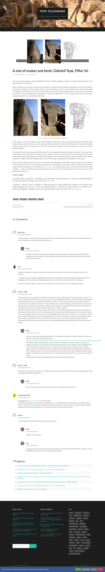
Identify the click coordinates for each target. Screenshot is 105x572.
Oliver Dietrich (31, 74)
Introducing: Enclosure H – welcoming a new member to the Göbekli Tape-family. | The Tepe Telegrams (47, 482)
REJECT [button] (100, 569)
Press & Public (42, 29)
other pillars (48, 167)
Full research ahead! (18, 206)
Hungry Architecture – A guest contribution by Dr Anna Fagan (51, 519)
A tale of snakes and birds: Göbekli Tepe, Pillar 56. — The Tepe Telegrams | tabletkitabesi (43, 466)
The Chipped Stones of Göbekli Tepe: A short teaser (24, 534)
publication (72, 537)
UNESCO (79, 548)
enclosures (71, 518)
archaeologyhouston (24, 395)
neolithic (84, 532)
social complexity (86, 542)
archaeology (78, 512)
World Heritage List (79, 551)
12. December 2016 (18, 74)
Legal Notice (72, 29)
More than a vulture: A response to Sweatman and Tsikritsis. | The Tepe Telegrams (41, 485)
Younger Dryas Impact (74, 553)
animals (16, 199)
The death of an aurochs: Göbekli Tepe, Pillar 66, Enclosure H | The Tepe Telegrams (41, 469)
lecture (86, 529)
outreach (71, 534)
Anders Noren (84, 565)
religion (84, 537)
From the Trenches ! (35, 401)
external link (50, 181)
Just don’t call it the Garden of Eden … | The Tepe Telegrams (34, 473)
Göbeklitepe (24, 199)
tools (70, 548)
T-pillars (41, 199)
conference (85, 515)
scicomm (87, 540)
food (81, 521)
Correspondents (54, 29)
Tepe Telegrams (52, 11)
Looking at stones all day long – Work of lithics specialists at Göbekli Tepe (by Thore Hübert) (24, 524)
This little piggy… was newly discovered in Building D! (23, 518)
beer (70, 515)
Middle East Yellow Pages (47, 518)
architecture (86, 512)
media (70, 532)
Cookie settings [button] (85, 569)
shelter (78, 542)
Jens (19, 266)
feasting (86, 518)
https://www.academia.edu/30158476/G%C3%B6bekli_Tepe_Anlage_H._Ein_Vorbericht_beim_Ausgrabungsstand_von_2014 (63, 340)
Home (13, 29)
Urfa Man (86, 548)
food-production (73, 523)
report (70, 540)
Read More (93, 569)
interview (80, 529)
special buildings (73, 545)
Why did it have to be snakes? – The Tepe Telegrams (32, 489)
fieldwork (71, 521)
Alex (42, 529)
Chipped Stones (77, 515)
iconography (32, 199)
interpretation (72, 529)
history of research (73, 526)
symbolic (81, 545)
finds (77, 521)
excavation (79, 518)
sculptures (71, 542)
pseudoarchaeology (80, 534)
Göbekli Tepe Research (28, 29)
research (76, 540)
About (18, 29)
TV (74, 548)
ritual (82, 540)
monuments (77, 532)
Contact (64, 29)
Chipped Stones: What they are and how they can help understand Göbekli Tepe (24, 530)
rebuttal (79, 537)
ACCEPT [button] (78, 569)
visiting (71, 551)
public (88, 534)
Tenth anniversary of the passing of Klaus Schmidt (23, 514)
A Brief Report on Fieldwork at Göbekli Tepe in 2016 (77, 206)
